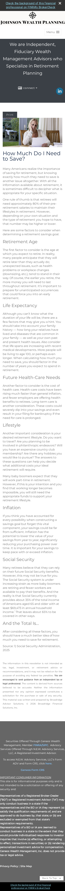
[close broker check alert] (59, 3)
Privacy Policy (9, 866)
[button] (52, 32)
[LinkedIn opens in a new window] (59, 93)
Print (10, 114)
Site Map (26, 866)
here (49, 763)
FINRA (37, 745)
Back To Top (50, 878)
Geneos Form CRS (32, 770)
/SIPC (44, 745)
